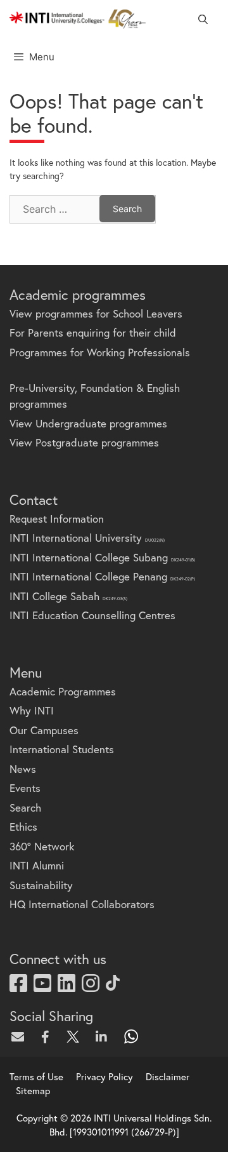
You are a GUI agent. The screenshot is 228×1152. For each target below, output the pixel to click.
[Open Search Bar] (202, 19)
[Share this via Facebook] (48, 1036)
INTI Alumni (37, 865)
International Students (62, 749)
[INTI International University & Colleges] (78, 19)
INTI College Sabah (68, 596)
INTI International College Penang (102, 576)
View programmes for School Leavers (96, 313)
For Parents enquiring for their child (93, 332)
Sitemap (33, 1090)
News (23, 768)
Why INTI (32, 710)
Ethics (23, 826)
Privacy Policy (104, 1076)
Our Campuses (44, 730)
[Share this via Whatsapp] (131, 1036)
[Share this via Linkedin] (104, 1036)
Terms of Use (36, 1076)
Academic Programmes (63, 691)
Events (25, 787)
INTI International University (87, 537)
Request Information (57, 518)
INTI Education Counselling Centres (92, 615)
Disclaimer (167, 1076)
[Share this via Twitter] (76, 1036)
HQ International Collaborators (82, 904)
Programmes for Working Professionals (100, 352)
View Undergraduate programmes (88, 423)
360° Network (42, 846)
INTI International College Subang (102, 557)
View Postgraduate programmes (84, 442)
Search (25, 807)
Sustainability (41, 885)
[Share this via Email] (20, 1036)
